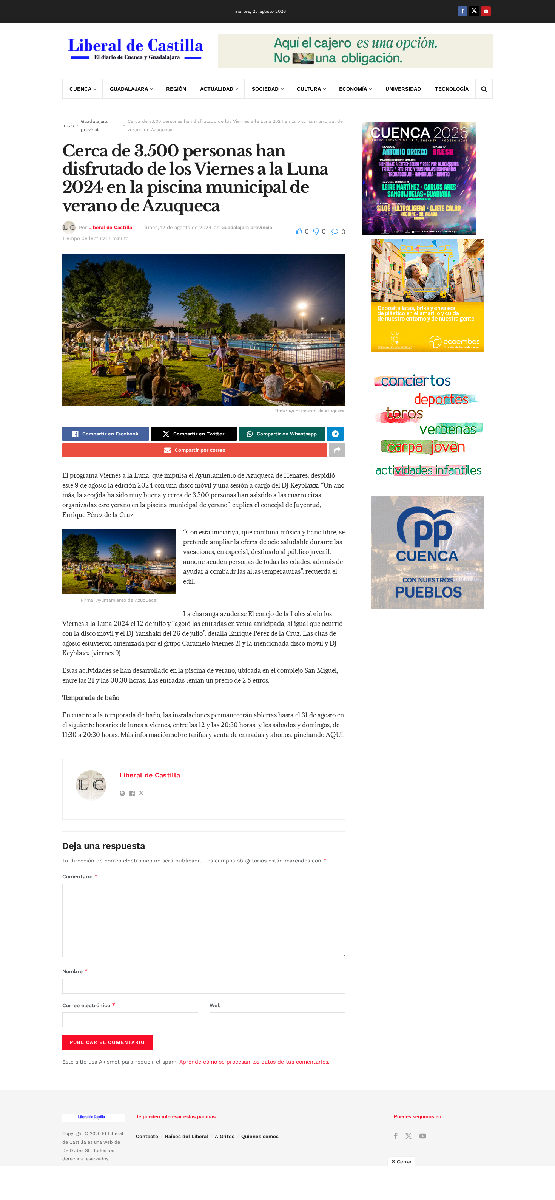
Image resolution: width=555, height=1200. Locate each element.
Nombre (75, 971)
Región (176, 89)
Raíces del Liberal (186, 1136)
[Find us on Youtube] (486, 11)
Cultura (309, 89)
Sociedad (265, 89)
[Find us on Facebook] (462, 11)
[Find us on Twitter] (474, 11)
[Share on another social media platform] (337, 450)
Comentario (80, 876)
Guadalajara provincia (94, 125)
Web (215, 1005)
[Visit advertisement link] (355, 51)
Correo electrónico (89, 1005)
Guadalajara (129, 89)
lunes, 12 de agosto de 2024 (178, 227)
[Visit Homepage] (134, 51)
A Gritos (224, 1136)
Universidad (403, 89)
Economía (353, 89)
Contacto (147, 1136)
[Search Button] (484, 89)
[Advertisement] (277, 1183)
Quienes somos (260, 1136)
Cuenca (80, 89)
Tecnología (452, 89)
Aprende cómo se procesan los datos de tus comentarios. (254, 1062)
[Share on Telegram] (335, 434)
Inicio (68, 125)
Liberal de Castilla (110, 227)
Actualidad (216, 89)
